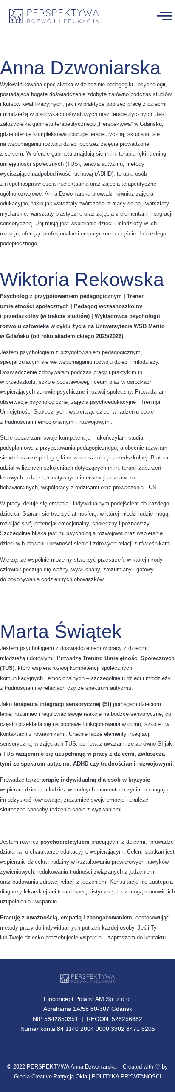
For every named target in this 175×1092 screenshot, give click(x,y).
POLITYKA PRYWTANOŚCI (126, 1076)
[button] (164, 15)
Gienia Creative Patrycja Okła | (52, 1076)
